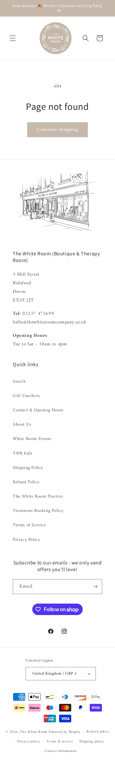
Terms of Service (29, 525)
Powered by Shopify (64, 732)
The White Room (33, 732)
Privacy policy (28, 742)
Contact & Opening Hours (38, 410)
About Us (22, 425)
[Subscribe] (95, 586)
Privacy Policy (26, 540)
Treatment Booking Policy (38, 511)
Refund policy (98, 732)
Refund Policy (26, 482)
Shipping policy (91, 742)
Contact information (60, 751)
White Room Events (32, 439)
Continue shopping (57, 129)
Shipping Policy (28, 468)
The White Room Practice (38, 496)
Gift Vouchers (26, 396)
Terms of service (59, 742)
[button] (13, 38)
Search (19, 382)
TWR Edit (22, 453)
